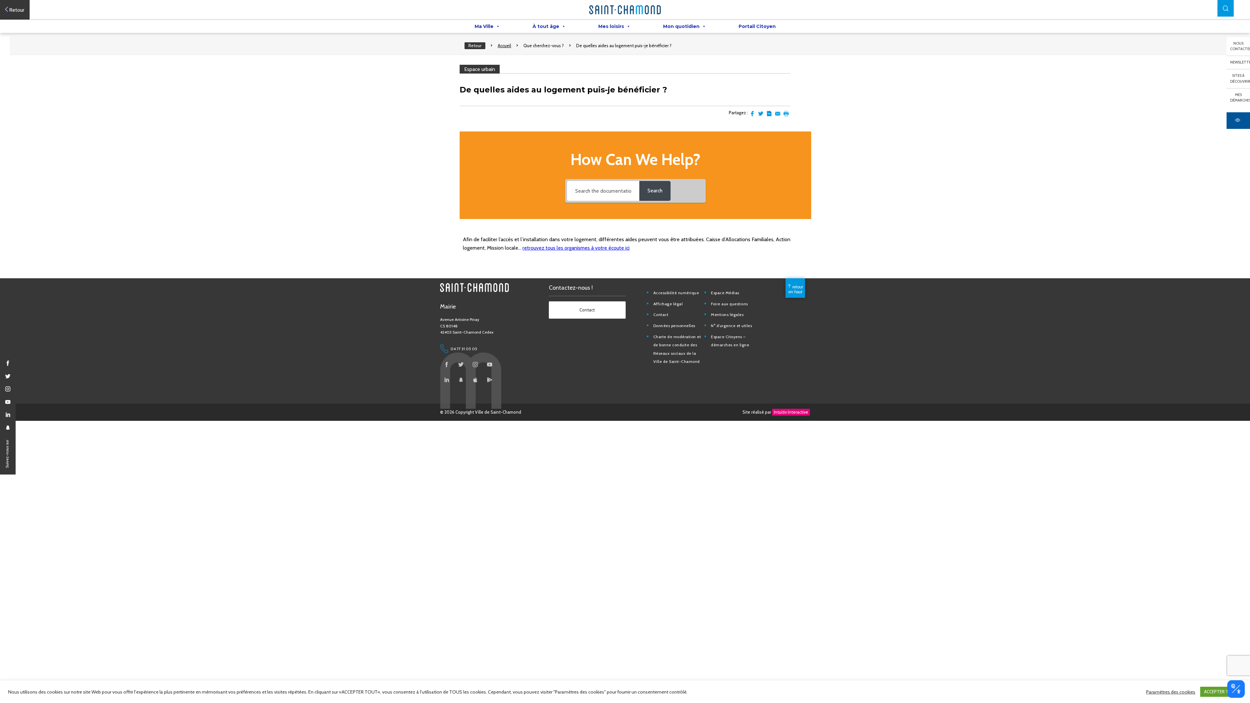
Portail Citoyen (757, 26)
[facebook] (7, 363)
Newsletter (1240, 62)
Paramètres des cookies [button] (1170, 692)
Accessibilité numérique (676, 292)
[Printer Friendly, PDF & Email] (769, 113)
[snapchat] (7, 427)
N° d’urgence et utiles (731, 325)
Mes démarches (1240, 97)
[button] (1225, 8)
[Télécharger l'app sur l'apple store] (475, 379)
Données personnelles (674, 325)
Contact (661, 314)
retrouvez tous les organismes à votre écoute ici (576, 248)
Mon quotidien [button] (681, 26)
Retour (474, 45)
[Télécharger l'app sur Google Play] (489, 379)
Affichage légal (668, 303)
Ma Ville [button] (484, 26)
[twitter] (7, 376)
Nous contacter (1240, 46)
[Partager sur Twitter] (760, 113)
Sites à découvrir (1240, 78)
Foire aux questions (729, 303)
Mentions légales (727, 314)
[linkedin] (7, 414)
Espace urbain (479, 69)
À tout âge (546, 26)
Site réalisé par (775, 412)
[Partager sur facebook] (752, 113)
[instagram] (7, 389)
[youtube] (7, 402)
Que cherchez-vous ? (543, 45)
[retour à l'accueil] (625, 9)
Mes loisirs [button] (611, 26)
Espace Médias (725, 292)
